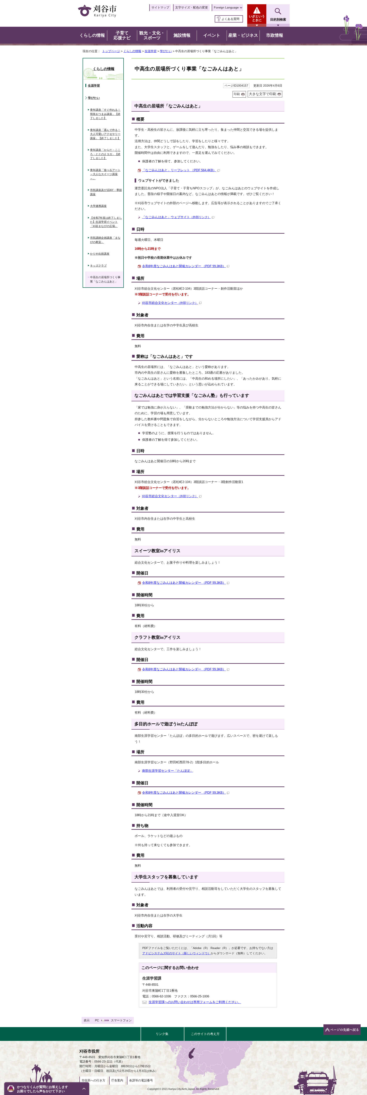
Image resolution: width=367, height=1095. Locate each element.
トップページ (111, 51)
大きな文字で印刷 (262, 94)
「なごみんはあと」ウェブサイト (176, 217)
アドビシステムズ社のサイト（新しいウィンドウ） (176, 953)
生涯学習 (151, 51)
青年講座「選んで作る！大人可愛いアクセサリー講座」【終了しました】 (105, 134)
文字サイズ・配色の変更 (191, 7)
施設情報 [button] (182, 35)
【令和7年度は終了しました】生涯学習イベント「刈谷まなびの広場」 (106, 222)
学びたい (166, 51)
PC (97, 1020)
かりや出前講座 (99, 253)
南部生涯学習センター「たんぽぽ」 (167, 770)
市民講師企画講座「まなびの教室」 (105, 240)
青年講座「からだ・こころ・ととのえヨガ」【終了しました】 (105, 154)
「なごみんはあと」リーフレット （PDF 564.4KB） (179, 170)
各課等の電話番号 (141, 1080)
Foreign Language (226, 7)
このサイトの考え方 (205, 1034)
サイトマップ (160, 7)
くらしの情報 (132, 51)
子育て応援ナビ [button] (122, 35)
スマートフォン (121, 1020)
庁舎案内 (117, 1080)
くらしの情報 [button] (92, 35)
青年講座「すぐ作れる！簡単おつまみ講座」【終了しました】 (105, 114)
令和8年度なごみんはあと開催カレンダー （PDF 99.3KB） (184, 266)
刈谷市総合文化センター (170, 303)
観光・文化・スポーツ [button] (152, 35)
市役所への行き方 (93, 1080)
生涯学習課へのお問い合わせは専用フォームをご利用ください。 (195, 1002)
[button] (46, 1088)
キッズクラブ (98, 265)
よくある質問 (230, 19)
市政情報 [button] (274, 35)
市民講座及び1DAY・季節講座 (106, 192)
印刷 (237, 94)
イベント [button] (211, 35)
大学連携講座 (98, 206)
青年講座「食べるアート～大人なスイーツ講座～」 (105, 174)
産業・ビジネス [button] (243, 35)
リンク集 (162, 1034)
